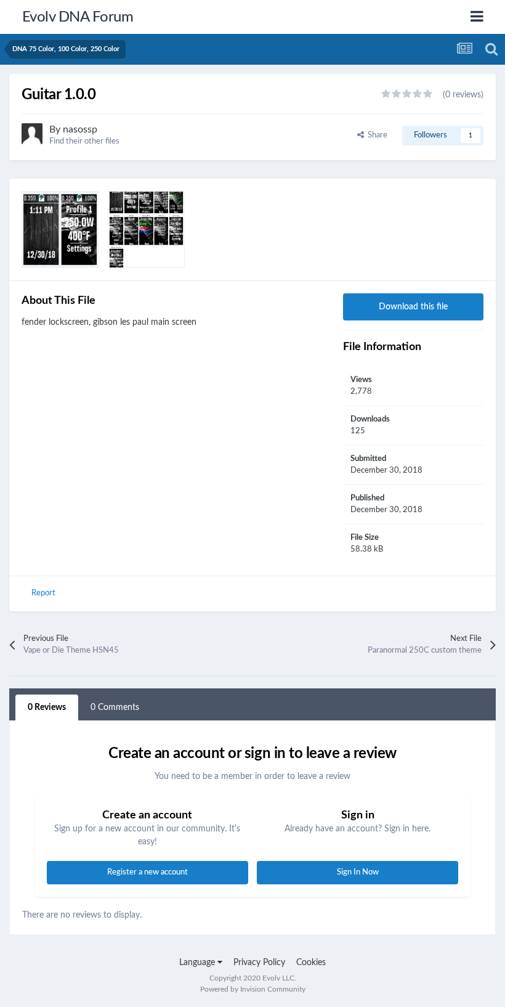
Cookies (311, 962)
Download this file (413, 307)
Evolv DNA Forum (78, 17)
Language (198, 962)
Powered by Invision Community (252, 989)
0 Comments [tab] (115, 707)
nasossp (80, 129)
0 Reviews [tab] (47, 707)
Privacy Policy (259, 962)
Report (43, 593)
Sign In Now (358, 872)
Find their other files (84, 141)
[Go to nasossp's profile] (32, 133)
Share (375, 135)
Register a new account (147, 872)
